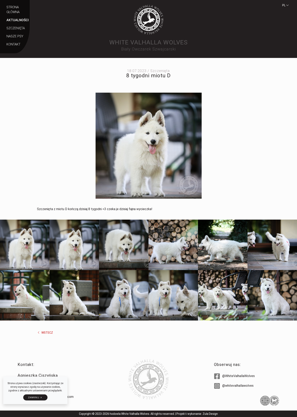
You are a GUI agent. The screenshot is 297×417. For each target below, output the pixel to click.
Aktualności (17, 20)
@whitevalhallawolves (237, 386)
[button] (35, 397)
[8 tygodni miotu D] (149, 145)
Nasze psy (14, 36)
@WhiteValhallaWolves (238, 376)
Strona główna (13, 9)
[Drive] (272, 245)
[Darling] (74, 295)
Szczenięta (15, 28)
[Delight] (123, 295)
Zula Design (210, 413)
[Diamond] (25, 245)
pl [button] (284, 5)
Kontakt (13, 44)
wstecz (47, 332)
